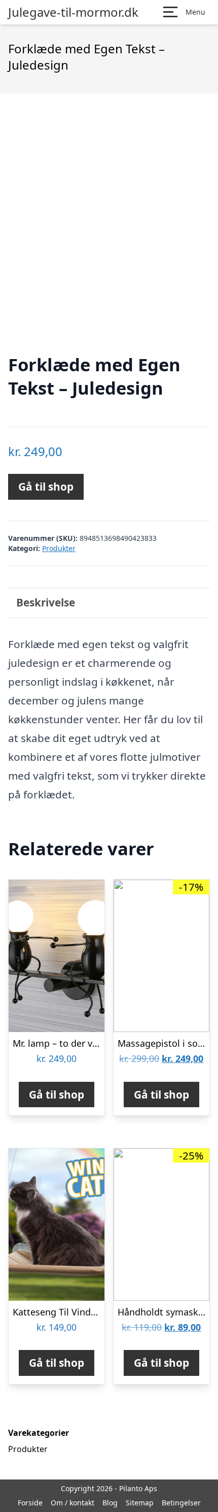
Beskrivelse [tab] (45, 602)
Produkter (59, 548)
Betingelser (181, 1502)
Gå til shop (46, 486)
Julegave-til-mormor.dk (73, 12)
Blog (110, 1502)
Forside (30, 1502)
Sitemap (140, 1502)
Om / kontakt (72, 1502)
